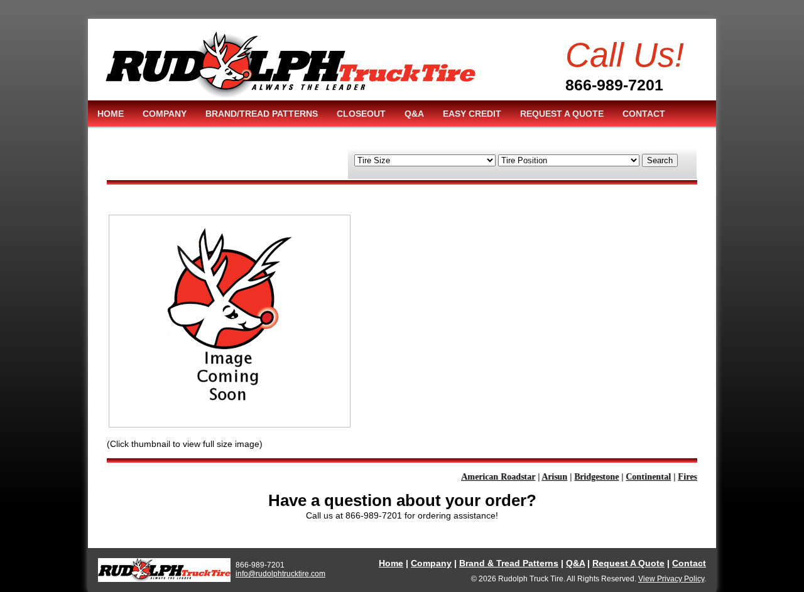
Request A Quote (628, 563)
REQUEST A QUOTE (562, 114)
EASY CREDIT (472, 114)
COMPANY (165, 114)
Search (660, 160)
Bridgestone (591, 477)
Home (391, 563)
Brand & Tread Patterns (508, 563)
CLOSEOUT (361, 114)
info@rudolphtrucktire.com (280, 573)
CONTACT (643, 114)
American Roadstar (493, 477)
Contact (689, 563)
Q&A (414, 114)
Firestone (690, 477)
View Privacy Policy (671, 578)
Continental (643, 477)
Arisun (549, 477)
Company (431, 563)
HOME (110, 114)
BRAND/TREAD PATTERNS (261, 114)
